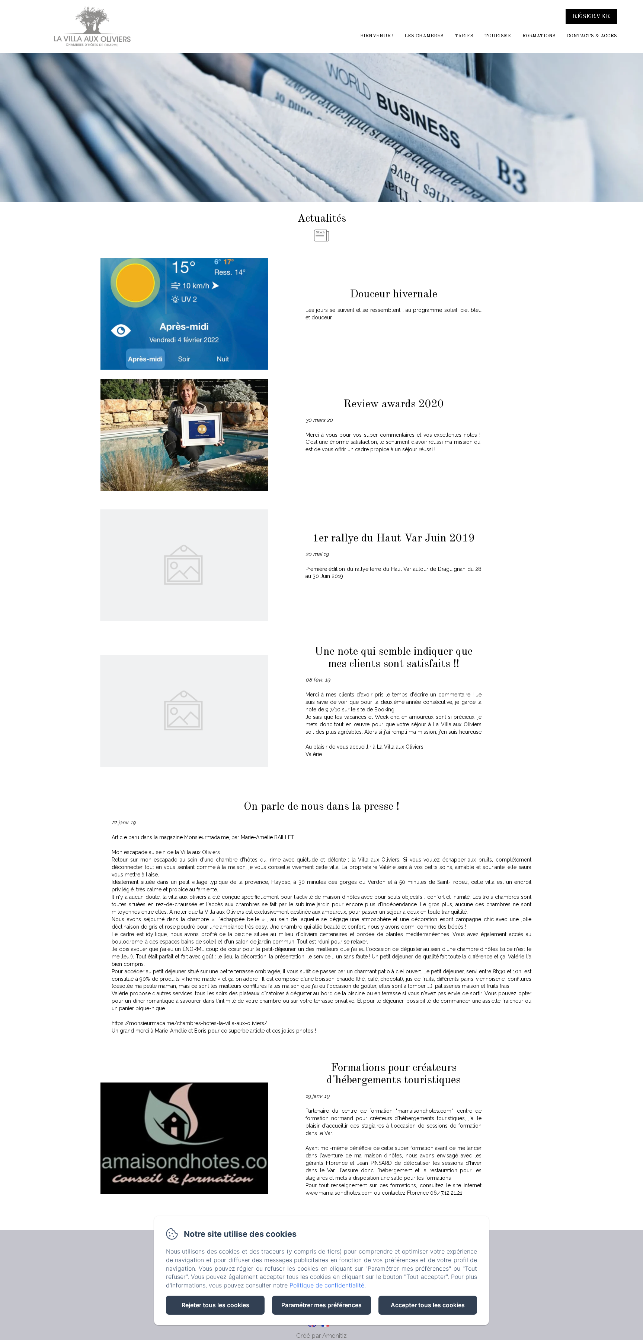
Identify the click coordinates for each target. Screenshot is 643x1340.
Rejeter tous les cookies (215, 1305)
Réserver (591, 16)
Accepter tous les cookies (428, 1305)
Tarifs (464, 36)
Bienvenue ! (376, 36)
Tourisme (497, 36)
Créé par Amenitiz (321, 1335)
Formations (539, 36)
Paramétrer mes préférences (321, 1305)
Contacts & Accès (592, 36)
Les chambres (424, 36)
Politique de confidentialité (326, 1285)
